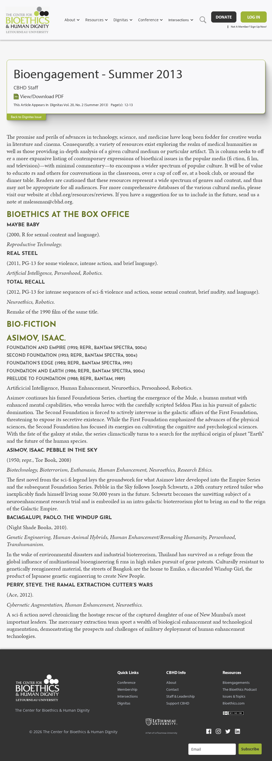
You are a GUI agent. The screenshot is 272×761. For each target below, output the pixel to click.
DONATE (224, 17)
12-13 (128, 105)
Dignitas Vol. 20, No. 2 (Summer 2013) (79, 105)
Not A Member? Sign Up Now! (249, 26)
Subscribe (250, 748)
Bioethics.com (234, 703)
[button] (75, 20)
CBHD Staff (26, 87)
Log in (253, 17)
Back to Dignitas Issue (26, 117)
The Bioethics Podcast (240, 689)
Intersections (127, 696)
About (171, 682)
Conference (126, 682)
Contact (172, 689)
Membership (127, 689)
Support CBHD (177, 703)
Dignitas (123, 703)
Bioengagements (236, 682)
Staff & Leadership (180, 696)
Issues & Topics (234, 696)
